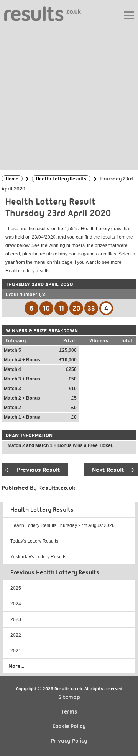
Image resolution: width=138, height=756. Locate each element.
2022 (15, 635)
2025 (15, 588)
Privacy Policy (69, 741)
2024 (15, 603)
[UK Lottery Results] (42, 13)
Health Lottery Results (42, 509)
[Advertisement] (69, 95)
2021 (15, 651)
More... (16, 666)
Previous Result (38, 470)
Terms (69, 712)
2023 (15, 619)
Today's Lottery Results (34, 541)
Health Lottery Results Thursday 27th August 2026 (62, 525)
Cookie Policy (69, 726)
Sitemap (69, 697)
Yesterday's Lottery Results (38, 556)
